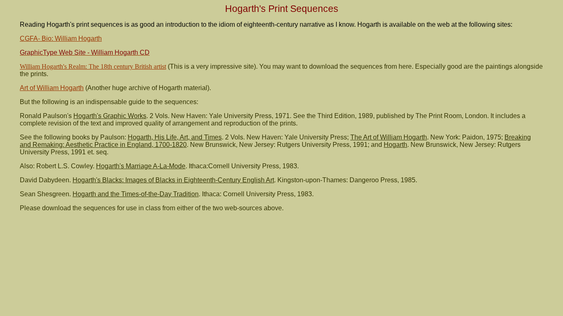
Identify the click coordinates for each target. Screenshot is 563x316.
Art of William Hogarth (52, 87)
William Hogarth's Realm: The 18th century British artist (93, 66)
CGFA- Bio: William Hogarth (61, 38)
